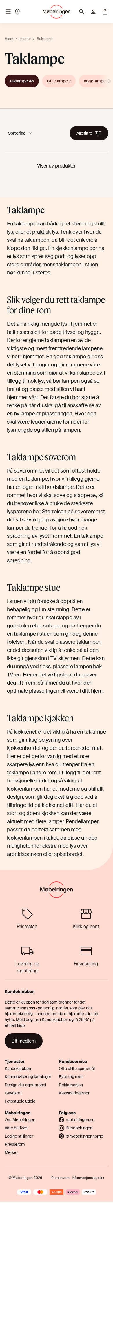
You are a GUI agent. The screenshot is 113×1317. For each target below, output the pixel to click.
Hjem (9, 38)
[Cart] (104, 11)
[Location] (17, 11)
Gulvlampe (59, 81)
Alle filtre (84, 133)
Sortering (17, 133)
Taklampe (21, 81)
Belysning (44, 38)
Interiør (25, 38)
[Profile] (93, 11)
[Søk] (81, 11)
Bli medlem (24, 1041)
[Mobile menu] (8, 11)
